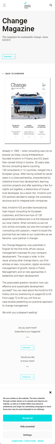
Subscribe (26, 348)
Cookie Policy (17, 441)
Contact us (26, 377)
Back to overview (14, 74)
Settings (27, 435)
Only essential (27, 426)
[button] (50, 392)
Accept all (27, 418)
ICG (27, 5)
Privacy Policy (30, 441)
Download (8, 57)
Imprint (40, 441)
